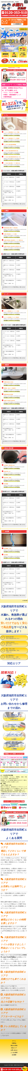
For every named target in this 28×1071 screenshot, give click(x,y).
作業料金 (14, 1043)
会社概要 (14, 1054)
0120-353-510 (7, 873)
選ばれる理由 (14, 1045)
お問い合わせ (14, 1050)
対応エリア (14, 1047)
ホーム (14, 1040)
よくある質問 (14, 1052)
